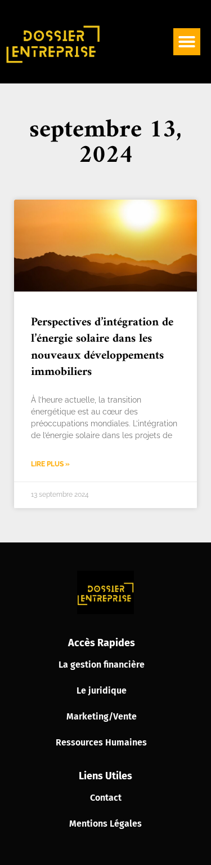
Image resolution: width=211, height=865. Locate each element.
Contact (106, 797)
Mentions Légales (105, 823)
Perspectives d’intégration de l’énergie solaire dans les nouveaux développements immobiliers (102, 347)
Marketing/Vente (101, 716)
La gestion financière (102, 664)
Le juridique (102, 690)
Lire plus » (50, 464)
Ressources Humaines (101, 742)
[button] (186, 41)
